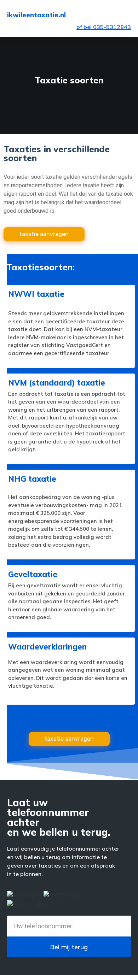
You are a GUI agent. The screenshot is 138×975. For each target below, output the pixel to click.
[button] (124, 15)
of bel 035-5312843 (103, 26)
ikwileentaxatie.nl (36, 15)
